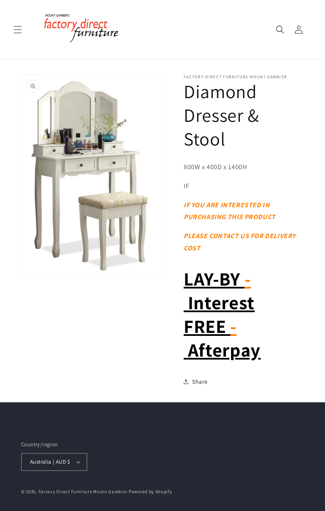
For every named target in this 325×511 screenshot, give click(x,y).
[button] (17, 29)
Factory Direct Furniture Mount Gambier (83, 492)
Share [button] (200, 381)
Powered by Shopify (150, 492)
